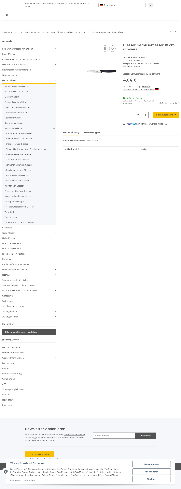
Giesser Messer (9, 80)
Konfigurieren (151, 471)
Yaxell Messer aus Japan (13, 306)
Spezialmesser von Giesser (18, 170)
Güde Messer (8, 233)
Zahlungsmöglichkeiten (13, 389)
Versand (146, 86)
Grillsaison (7, 227)
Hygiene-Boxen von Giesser (17, 107)
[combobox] (122, 5)
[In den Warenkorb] (65, 41)
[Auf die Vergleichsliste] (105, 48)
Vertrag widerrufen (39, 454)
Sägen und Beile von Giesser (18, 196)
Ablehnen (151, 479)
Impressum (15, 480)
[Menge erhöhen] (145, 115)
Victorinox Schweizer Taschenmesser (19, 290)
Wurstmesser (11, 217)
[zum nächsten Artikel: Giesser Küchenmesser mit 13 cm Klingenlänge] (176, 32)
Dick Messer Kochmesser (14, 64)
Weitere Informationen (13, 358)
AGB (4, 384)
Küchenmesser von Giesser (146, 63)
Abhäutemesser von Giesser (19, 133)
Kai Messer (7, 259)
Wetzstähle (10, 212)
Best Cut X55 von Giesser (16, 91)
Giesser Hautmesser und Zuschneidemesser (27, 149)
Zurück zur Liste (11, 32)
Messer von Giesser (14, 128)
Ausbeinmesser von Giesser (19, 138)
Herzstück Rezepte (11, 347)
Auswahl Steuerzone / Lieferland (138, 89)
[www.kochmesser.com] (6, 15)
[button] (29, 48)
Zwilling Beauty (9, 311)
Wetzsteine (7, 301)
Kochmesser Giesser (14, 123)
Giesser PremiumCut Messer (18, 102)
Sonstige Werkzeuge (14, 201)
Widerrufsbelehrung (12, 373)
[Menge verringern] (126, 115)
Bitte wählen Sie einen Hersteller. (21, 332)
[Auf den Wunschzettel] (112, 48)
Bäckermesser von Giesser (17, 86)
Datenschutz (29, 480)
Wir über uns (8, 378)
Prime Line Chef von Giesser (18, 191)
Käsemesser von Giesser (16, 112)
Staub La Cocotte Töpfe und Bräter (18, 285)
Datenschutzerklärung (74, 434)
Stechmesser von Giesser (17, 175)
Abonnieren (145, 435)
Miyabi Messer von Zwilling (15, 269)
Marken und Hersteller (13, 352)
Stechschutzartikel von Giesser (19, 206)
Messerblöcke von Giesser (17, 180)
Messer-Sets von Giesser (17, 159)
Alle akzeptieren (151, 464)
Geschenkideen (9, 75)
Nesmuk (6, 274)
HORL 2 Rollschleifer (11, 243)
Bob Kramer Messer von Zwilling (17, 48)
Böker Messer (8, 54)
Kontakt (5, 368)
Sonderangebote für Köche (15, 280)
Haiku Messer (8, 238)
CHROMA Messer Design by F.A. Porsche (21, 59)
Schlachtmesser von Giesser (19, 164)
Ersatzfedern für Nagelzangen (16, 69)
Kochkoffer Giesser (13, 117)
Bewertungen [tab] (92, 132)
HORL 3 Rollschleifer (11, 248)
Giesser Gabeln (12, 96)
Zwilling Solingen (10, 316)
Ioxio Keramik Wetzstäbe (13, 253)
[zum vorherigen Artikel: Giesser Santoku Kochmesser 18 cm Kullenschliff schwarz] (170, 32)
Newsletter (7, 399)
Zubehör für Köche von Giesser (19, 222)
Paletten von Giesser (14, 185)
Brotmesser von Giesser (17, 144)
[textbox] (122, 5)
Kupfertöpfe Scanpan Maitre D (16, 264)
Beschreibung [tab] (71, 132)
